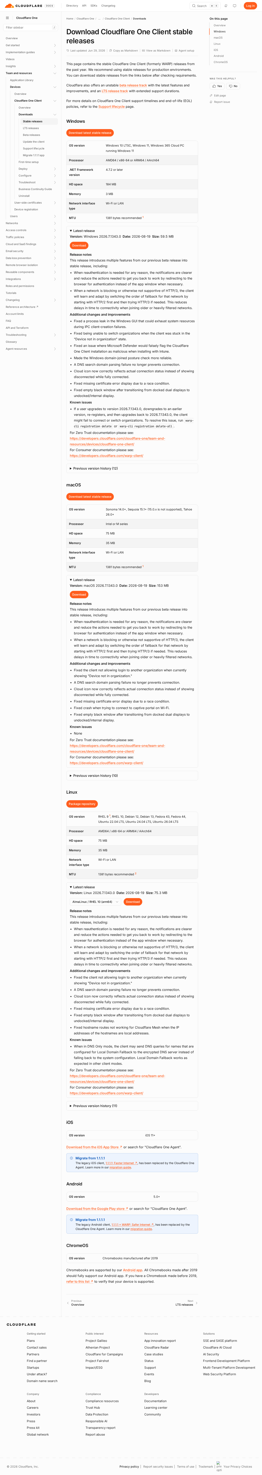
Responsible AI (96, 1421)
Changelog (108, 5)
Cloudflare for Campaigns (104, 1354)
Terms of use (185, 1466)
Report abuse (95, 1434)
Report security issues (158, 1466)
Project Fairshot (97, 1361)
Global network (38, 1434)
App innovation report (160, 1341)
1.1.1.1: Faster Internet (121, 1163)
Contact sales (37, 1347)
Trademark (206, 1466)
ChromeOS (221, 62)
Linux (217, 43)
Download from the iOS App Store (94, 1147)
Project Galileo (96, 1341)
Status (149, 1361)
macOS (218, 37)
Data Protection (97, 1414)
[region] (132, 182)
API (84, 5)
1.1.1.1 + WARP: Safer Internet (133, 1224)
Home (69, 18)
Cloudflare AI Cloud (217, 1347)
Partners (33, 1354)
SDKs (93, 5)
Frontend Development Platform (226, 1361)
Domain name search (42, 1381)
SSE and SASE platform (220, 1341)
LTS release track (115, 91)
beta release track (133, 85)
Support (150, 1368)
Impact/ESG (94, 1368)
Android (219, 55)
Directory (72, 5)
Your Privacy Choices (238, 1466)
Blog (147, 1381)
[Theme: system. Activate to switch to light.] (234, 5)
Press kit (33, 1428)
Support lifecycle (111, 106)
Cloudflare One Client (117, 18)
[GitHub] (226, 5)
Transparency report (100, 1428)
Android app (132, 1270)
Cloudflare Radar (156, 1347)
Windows (220, 31)
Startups (33, 1368)
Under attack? (37, 1374)
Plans (31, 1341)
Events (149, 1374)
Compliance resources (102, 1401)
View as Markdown (158, 50)
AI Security (211, 1354)
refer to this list (79, 1281)
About (31, 1401)
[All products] (7, 18)
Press (31, 1421)
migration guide (120, 1167)
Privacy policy (129, 1466)
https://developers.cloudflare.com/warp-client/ (106, 456)
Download (79, 245)
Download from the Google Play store (97, 1209)
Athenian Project (98, 1347)
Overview (220, 25)
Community (152, 1414)
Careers (32, 1408)
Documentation (155, 1401)
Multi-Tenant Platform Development (229, 1368)
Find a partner (37, 1361)
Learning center (155, 1408)
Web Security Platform (219, 1374)
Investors (33, 1414)
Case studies (153, 1354)
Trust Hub (93, 1408)
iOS (216, 50)
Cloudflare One (85, 18)
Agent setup (186, 50)
